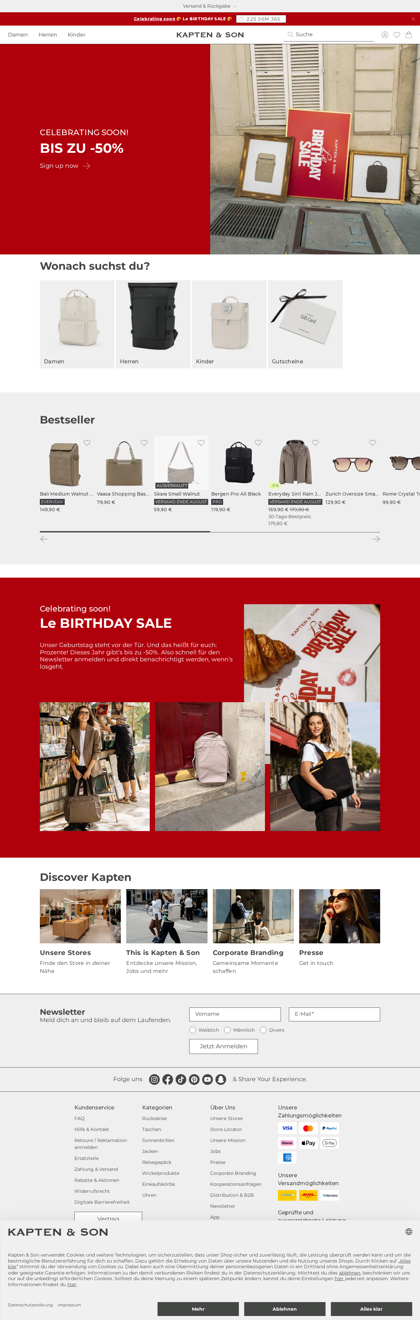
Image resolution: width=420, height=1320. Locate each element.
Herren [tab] (48, 35)
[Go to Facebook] (167, 1079)
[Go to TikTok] (181, 1079)
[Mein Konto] (385, 35)
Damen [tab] (18, 35)
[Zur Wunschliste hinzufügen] (87, 442)
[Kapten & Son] (210, 35)
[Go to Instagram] (154, 1079)
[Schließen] (413, 19)
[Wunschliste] (397, 35)
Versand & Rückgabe (206, 6)
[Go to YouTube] (207, 1079)
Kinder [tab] (76, 35)
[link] (67, 474)
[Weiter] (376, 539)
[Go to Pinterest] (194, 1079)
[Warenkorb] (409, 35)
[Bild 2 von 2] (295, 531)
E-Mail (303, 1014)
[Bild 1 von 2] (125, 531)
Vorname (207, 1014)
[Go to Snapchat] (220, 1079)
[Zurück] (44, 539)
